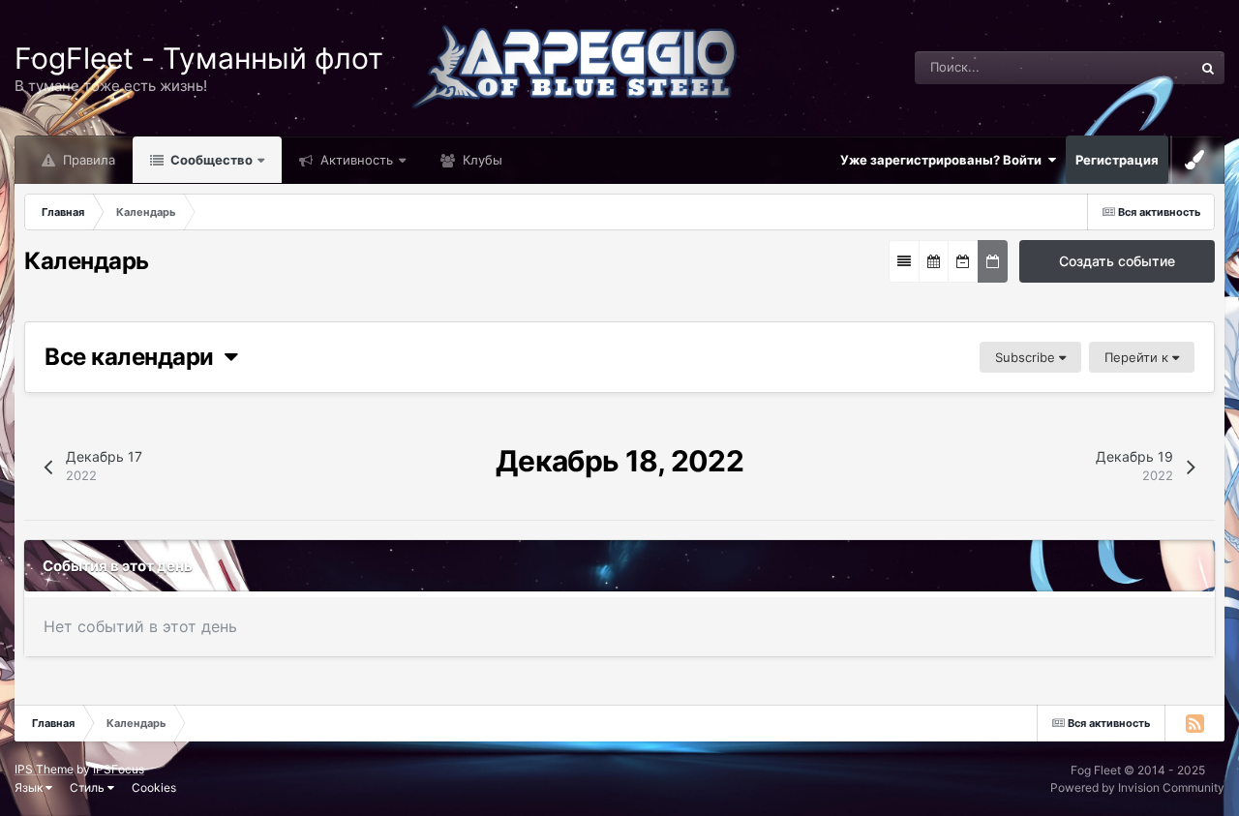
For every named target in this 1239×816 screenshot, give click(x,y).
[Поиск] (1208, 67)
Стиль (88, 787)
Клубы (480, 159)
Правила (87, 159)
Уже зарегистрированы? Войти (943, 159)
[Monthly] (934, 261)
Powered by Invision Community (1137, 787)
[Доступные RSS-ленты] (1194, 723)
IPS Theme (44, 769)
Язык (30, 787)
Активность (355, 159)
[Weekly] (963, 261)
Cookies (154, 787)
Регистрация (1117, 159)
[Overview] (904, 261)
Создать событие (1117, 261)
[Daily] (993, 261)
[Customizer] (1194, 160)
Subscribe (1027, 357)
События (1140, 67)
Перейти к (1138, 357)
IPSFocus (118, 769)
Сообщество (210, 159)
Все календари (135, 357)
